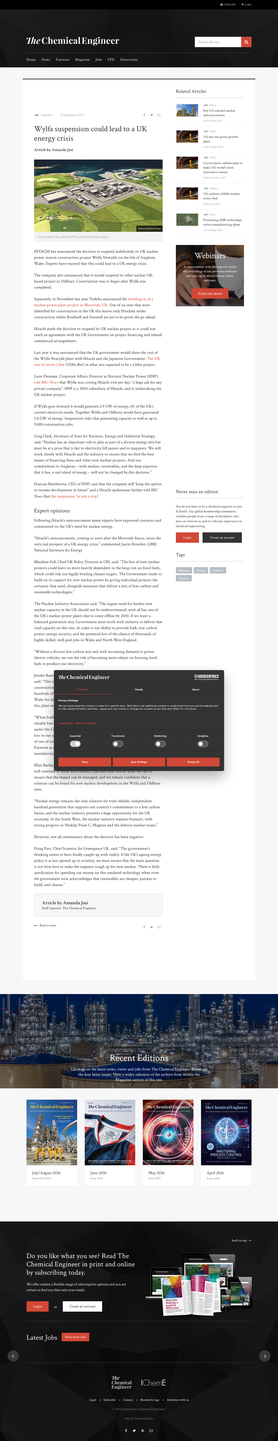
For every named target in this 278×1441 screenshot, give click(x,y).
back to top (239, 1240)
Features (62, 60)
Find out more (210, 293)
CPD (111, 60)
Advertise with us (178, 1400)
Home (31, 60)
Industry (47, 115)
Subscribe (230, 4)
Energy (200, 571)
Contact (128, 1400)
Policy (212, 105)
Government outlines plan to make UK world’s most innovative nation (223, 167)
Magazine (82, 60)
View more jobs (75, 1337)
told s (46, 382)
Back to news (48, 925)
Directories (129, 60)
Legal (92, 1400)
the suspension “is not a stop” (75, 496)
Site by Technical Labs (139, 1418)
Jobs (99, 60)
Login (248, 4)
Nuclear (184, 578)
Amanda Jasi (75, 903)
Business (184, 571)
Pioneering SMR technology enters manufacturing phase (222, 222)
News (45, 60)
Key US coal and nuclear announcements (219, 112)
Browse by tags (150, 1400)
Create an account (222, 537)
